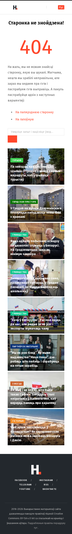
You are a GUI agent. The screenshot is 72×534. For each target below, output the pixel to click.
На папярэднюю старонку (34, 112)
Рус (61, 7)
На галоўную (24, 119)
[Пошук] (49, 7)
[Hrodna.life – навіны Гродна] (15, 7)
